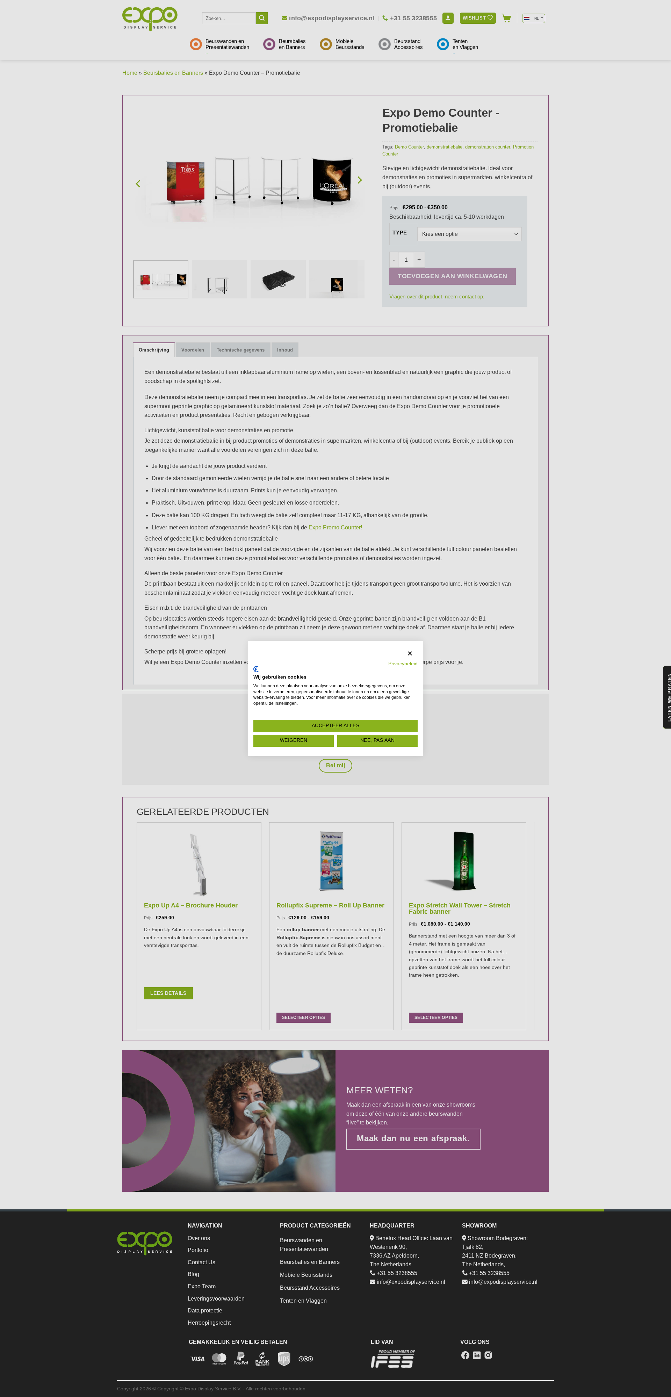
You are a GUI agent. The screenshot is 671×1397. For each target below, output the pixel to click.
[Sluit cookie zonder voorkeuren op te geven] (410, 653)
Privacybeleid (403, 663)
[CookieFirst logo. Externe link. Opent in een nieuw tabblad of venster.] (256, 669)
